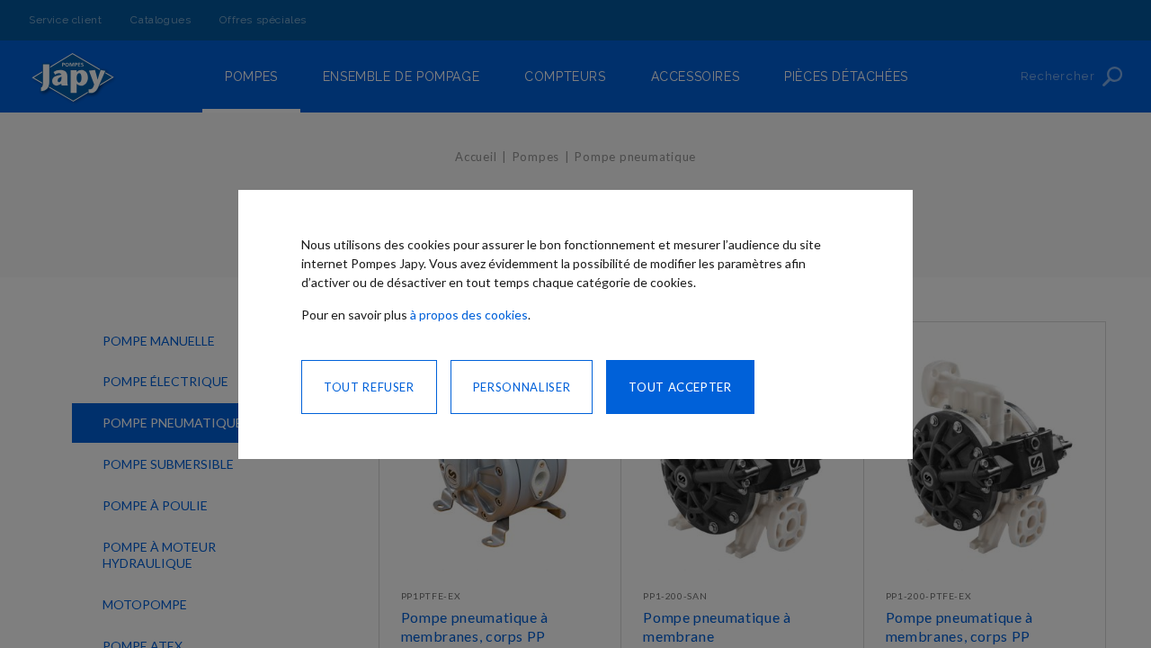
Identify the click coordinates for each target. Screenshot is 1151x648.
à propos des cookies (469, 314)
